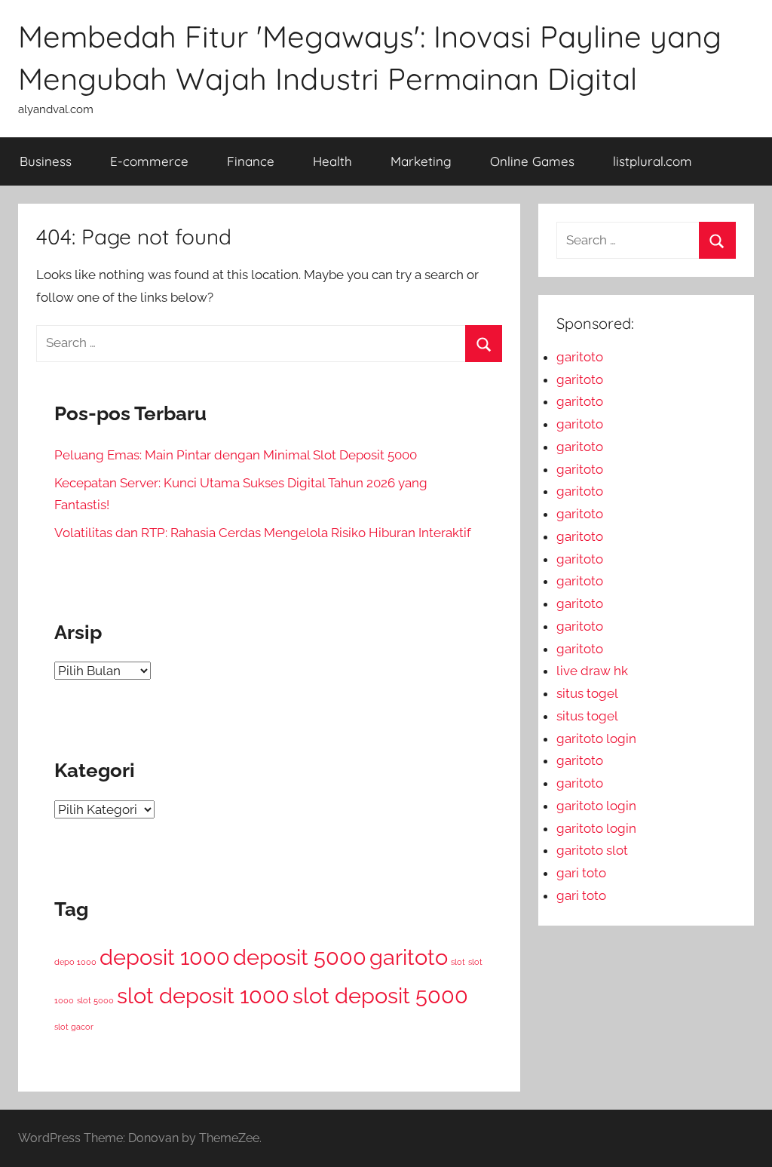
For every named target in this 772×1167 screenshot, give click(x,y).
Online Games (532, 161)
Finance (250, 161)
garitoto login (596, 738)
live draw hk (592, 670)
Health (332, 161)
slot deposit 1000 (203, 995)
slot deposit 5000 (380, 995)
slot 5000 (95, 1000)
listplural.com (652, 161)
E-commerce (149, 161)
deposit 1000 (165, 957)
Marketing (421, 161)
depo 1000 (75, 961)
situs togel (587, 693)
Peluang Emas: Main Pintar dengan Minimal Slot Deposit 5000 (235, 454)
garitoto (408, 957)
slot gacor (73, 1026)
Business (46, 161)
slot (458, 961)
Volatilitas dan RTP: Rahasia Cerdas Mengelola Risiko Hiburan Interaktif (262, 532)
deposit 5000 (299, 957)
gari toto (581, 872)
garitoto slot (592, 850)
